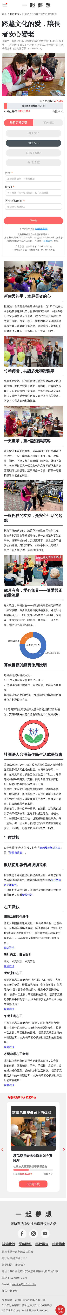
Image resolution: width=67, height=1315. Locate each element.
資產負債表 (15, 852)
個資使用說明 (41, 228)
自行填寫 (33, 162)
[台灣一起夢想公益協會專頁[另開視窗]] (22, 1233)
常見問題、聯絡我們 (13, 1264)
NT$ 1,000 (33, 153)
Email (8, 186)
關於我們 (8, 1244)
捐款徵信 (41, 1244)
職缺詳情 (9, 947)
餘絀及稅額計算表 (50, 847)
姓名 (7, 172)
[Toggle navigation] (4, 4)
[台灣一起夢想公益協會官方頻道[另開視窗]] (45, 1233)
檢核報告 (27, 894)
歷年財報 (25, 1244)
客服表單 (48, 240)
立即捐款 (33, 1184)
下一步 (33, 220)
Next (63, 1148)
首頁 (4, 13)
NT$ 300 (33, 133)
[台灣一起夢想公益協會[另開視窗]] (33, 1233)
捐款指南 (58, 1244)
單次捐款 (48, 122)
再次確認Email (13, 200)
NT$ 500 (33, 143)
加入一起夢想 (10, 1291)
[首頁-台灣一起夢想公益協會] (36, 5)
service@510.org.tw (24, 1284)
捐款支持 (14, 13)
